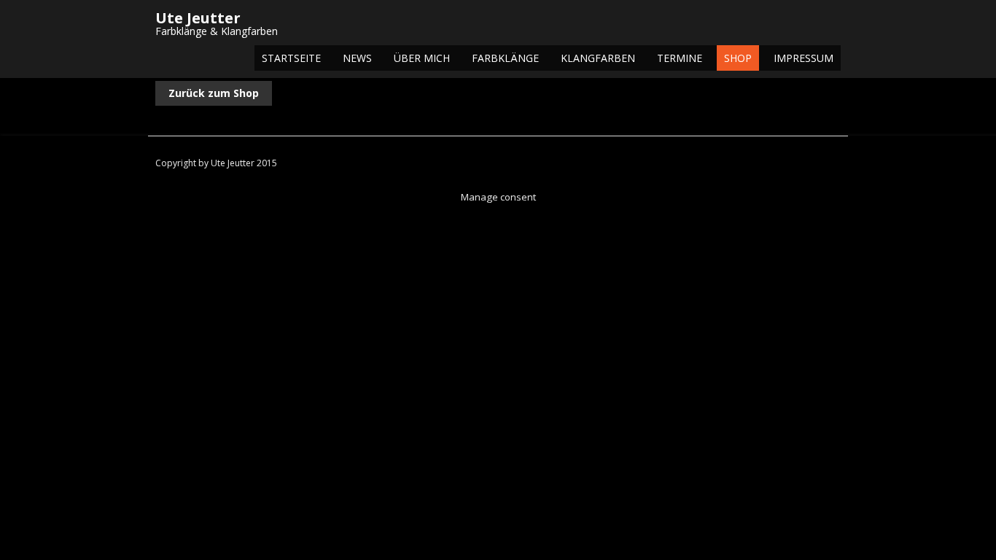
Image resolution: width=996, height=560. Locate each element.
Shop (738, 58)
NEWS (357, 58)
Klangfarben (598, 58)
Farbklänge (505, 58)
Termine (679, 58)
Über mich (422, 58)
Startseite (291, 58)
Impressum (803, 58)
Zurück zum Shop (213, 93)
